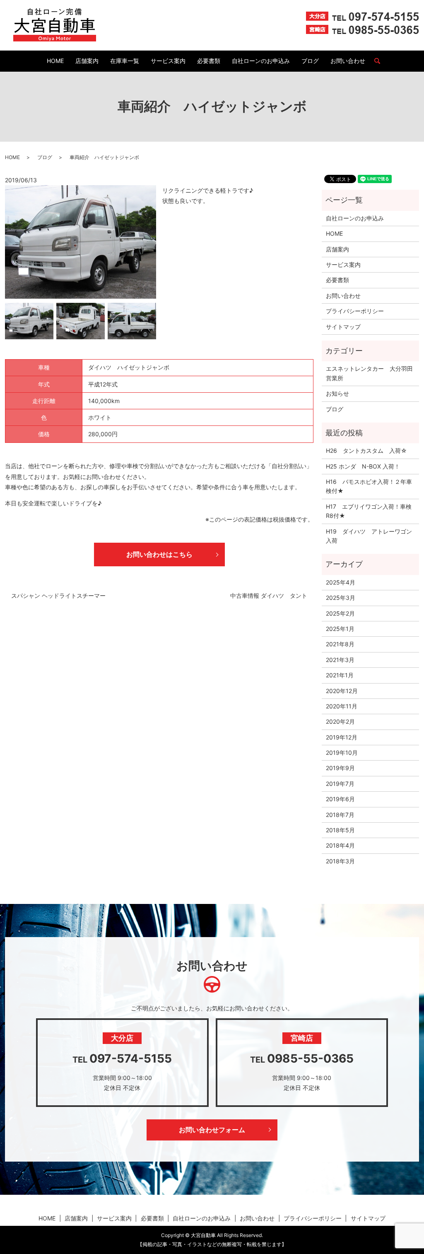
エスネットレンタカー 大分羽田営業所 (369, 373)
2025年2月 (340, 613)
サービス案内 (168, 60)
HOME (55, 60)
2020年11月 (341, 706)
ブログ (310, 60)
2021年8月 (340, 644)
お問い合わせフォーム (212, 1130)
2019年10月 (342, 752)
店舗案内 (87, 60)
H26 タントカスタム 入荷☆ (366, 450)
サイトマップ (343, 326)
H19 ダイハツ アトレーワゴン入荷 (369, 536)
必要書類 (208, 60)
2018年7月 (340, 814)
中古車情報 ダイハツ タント (268, 595)
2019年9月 (340, 767)
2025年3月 (340, 597)
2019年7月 (340, 783)
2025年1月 (340, 628)
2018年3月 (340, 861)
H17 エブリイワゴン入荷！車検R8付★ (369, 511)
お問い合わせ (347, 60)
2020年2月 (340, 721)
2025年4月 (340, 582)
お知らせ (337, 393)
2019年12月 (341, 737)
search (380, 61)
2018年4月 (340, 845)
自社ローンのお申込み (261, 60)
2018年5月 (340, 830)
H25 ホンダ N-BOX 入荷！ (363, 466)
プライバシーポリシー (355, 310)
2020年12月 (342, 690)
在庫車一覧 (124, 60)
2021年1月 (340, 675)
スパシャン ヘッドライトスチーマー (58, 595)
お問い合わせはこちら (159, 554)
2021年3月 (340, 659)
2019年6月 (340, 798)
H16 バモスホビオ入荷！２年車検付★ (369, 486)
